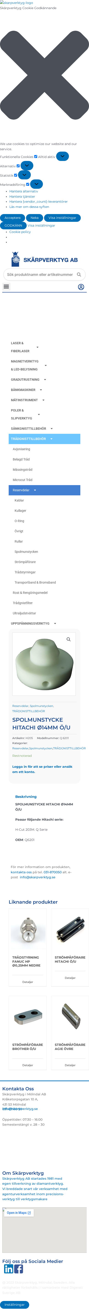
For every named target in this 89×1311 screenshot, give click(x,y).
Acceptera (13, 218)
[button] (44, 75)
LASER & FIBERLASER (20, 347)
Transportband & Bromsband (35, 582)
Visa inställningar (62, 218)
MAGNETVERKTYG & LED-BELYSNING (25, 365)
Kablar (19, 500)
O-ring (19, 521)
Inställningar (15, 1304)
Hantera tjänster (22, 196)
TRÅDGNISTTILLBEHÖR (28, 439)
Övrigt (19, 531)
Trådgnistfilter (23, 603)
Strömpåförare (25, 562)
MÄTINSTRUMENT (24, 400)
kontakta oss (21, 872)
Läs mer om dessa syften (29, 207)
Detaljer (27, 982)
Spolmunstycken (26, 551)
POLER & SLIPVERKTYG (21, 414)
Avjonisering (21, 449)
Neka (35, 218)
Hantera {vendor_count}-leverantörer (38, 201)
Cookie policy (20, 232)
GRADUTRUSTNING (25, 379)
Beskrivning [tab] (26, 796)
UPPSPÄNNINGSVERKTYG (30, 623)
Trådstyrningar (25, 572)
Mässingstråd (22, 469)
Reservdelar (21, 490)
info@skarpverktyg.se (20, 1109)
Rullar (19, 541)
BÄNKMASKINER (23, 390)
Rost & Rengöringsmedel (30, 593)
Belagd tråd (21, 459)
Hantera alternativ (23, 191)
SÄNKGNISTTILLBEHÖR (28, 428)
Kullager (20, 510)
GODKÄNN (13, 225)
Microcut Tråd (22, 480)
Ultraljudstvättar (24, 613)
